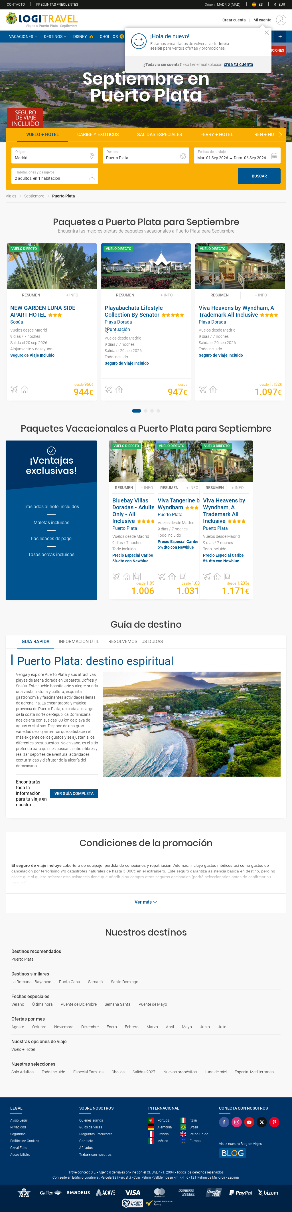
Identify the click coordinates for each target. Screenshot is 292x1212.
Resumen (31, 295)
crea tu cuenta (238, 64)
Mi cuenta (262, 20)
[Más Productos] (280, 37)
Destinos (53, 36)
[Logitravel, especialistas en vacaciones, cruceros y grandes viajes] (42, 18)
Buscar (259, 176)
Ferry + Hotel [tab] (216, 134)
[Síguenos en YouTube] (250, 1122)
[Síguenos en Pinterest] (275, 1122)
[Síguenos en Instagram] (238, 1122)
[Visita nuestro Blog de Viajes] (250, 1153)
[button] (237, 155)
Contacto (16, 5)
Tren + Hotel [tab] (267, 134)
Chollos (109, 36)
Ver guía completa (74, 793)
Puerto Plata (63, 196)
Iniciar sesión (249, 41)
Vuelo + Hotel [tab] (42, 134)
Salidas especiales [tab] (159, 134)
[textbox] (54, 155)
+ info (72, 295)
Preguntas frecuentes (57, 5)
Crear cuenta (234, 20)
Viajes (11, 196)
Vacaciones (21, 36)
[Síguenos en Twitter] (263, 1122)
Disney (80, 36)
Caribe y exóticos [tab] (98, 134)
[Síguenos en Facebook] (225, 1122)
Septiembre (34, 196)
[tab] (136, 411)
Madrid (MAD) (222, 5)
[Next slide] (280, 135)
